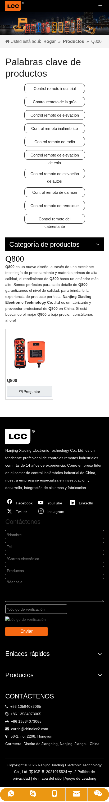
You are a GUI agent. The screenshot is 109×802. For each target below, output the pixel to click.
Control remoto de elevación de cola (54, 156)
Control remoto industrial (55, 88)
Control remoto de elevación (54, 115)
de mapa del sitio (48, 778)
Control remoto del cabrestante (54, 220)
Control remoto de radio (54, 141)
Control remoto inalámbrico (54, 128)
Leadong (88, 778)
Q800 (12, 380)
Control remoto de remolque (54, 205)
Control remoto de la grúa (54, 102)
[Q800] (29, 352)
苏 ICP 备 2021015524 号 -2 (53, 772)
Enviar (26, 631)
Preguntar (32, 391)
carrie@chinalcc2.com (29, 729)
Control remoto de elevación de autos (54, 174)
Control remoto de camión (54, 192)
